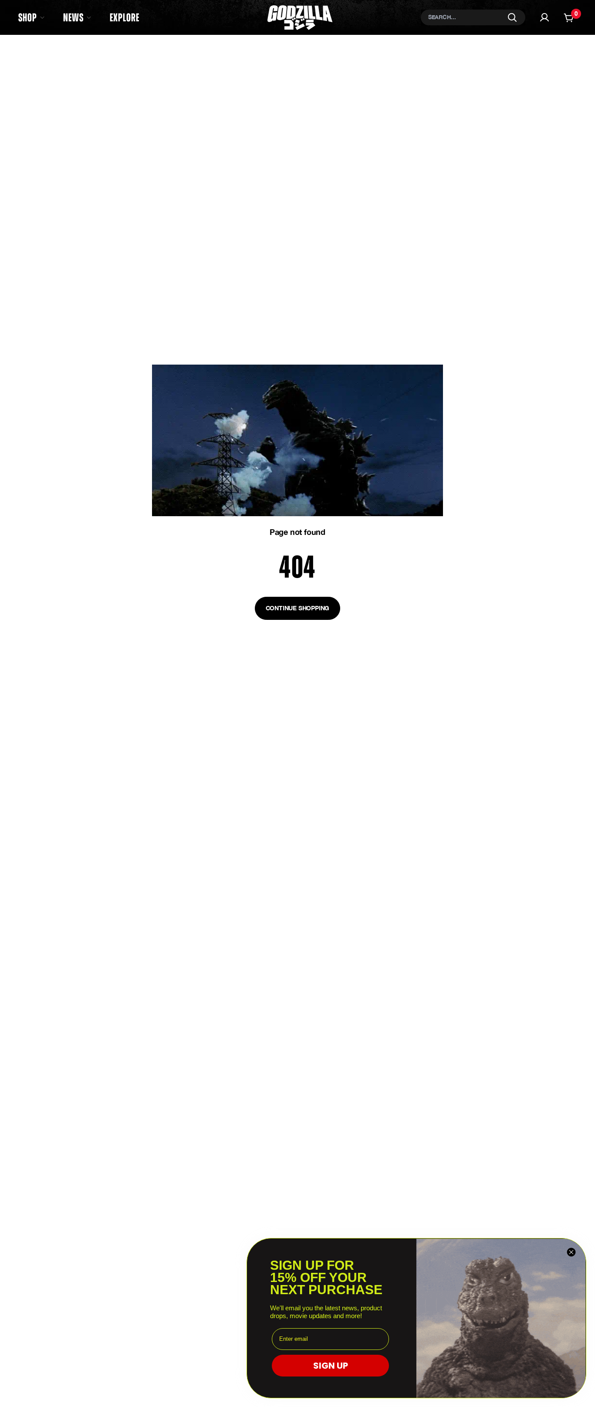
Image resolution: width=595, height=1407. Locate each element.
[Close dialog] (571, 1252)
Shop (27, 17)
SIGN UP (330, 1366)
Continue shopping (298, 608)
